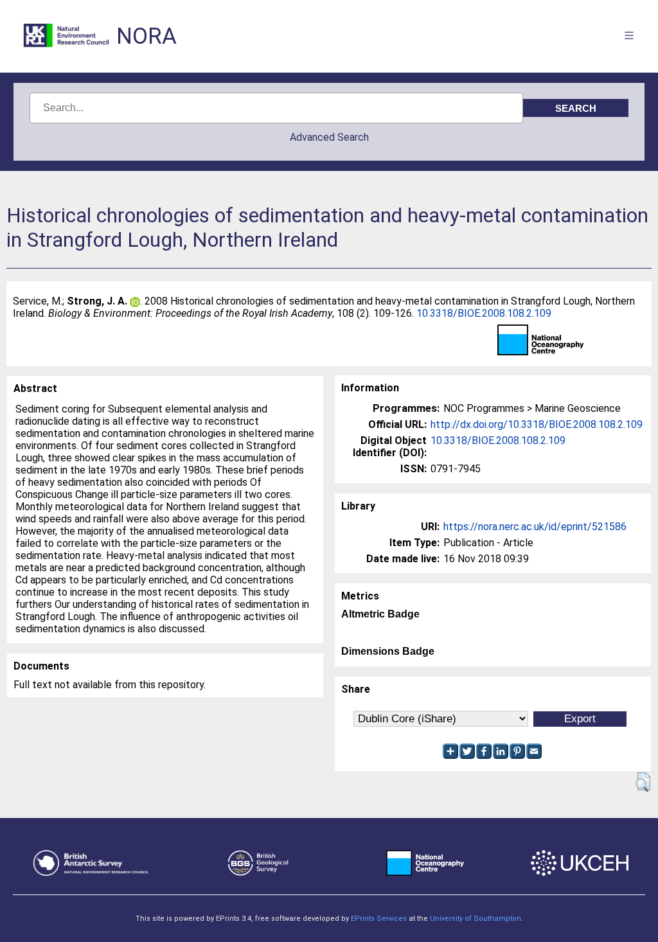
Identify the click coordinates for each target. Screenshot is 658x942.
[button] (643, 782)
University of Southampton (475, 918)
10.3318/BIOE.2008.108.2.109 (483, 313)
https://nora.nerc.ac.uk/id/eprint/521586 (535, 526)
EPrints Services (379, 918)
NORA (146, 36)
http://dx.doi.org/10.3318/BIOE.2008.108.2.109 (537, 424)
